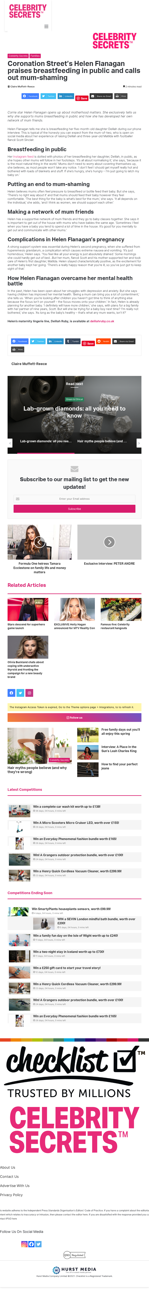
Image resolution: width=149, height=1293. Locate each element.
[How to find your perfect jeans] (88, 769)
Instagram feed (23, 156)
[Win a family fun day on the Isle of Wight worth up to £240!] (19, 940)
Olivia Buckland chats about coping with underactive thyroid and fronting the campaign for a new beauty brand (26, 670)
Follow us (75, 717)
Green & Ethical (74, 399)
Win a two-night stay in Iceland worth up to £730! (68, 951)
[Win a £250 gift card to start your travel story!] (19, 972)
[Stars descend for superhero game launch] (28, 609)
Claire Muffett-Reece (22, 86)
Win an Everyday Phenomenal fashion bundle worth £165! (74, 839)
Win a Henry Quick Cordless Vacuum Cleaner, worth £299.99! (77, 871)
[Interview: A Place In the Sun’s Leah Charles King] (88, 752)
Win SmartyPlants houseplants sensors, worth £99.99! (71, 909)
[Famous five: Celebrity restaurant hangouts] (121, 609)
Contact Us (9, 1176)
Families (35, 55)
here (14, 1218)
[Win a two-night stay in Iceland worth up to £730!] (19, 956)
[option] (74, 415)
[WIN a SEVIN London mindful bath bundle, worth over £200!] (44, 924)
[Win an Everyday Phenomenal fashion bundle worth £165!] (19, 843)
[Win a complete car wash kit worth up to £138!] (19, 811)
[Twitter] (38, 1244)
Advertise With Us (14, 1186)
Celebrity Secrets (18, 55)
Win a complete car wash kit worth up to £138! (66, 806)
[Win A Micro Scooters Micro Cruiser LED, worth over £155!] (19, 827)
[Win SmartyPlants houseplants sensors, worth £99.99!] (18, 913)
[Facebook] (31, 1244)
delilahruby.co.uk (102, 321)
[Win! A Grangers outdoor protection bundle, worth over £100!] (19, 860)
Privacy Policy (11, 1195)
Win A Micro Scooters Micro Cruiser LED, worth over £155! (76, 822)
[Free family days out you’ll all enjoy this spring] (88, 735)
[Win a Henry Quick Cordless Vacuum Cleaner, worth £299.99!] (19, 876)
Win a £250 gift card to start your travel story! (66, 968)
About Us (7, 1167)
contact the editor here (75, 1214)
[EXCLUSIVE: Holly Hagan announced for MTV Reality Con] (74, 609)
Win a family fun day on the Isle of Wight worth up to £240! (75, 935)
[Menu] (46, 26)
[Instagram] (24, 1244)
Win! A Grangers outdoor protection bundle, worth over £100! (78, 855)
